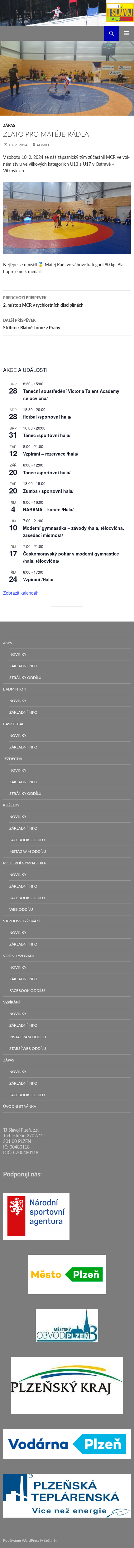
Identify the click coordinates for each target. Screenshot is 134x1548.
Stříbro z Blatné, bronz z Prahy (31, 324)
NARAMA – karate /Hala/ (48, 509)
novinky (17, 654)
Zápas (9, 126)
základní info (23, 666)
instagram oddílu (27, 851)
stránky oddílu (25, 678)
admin (42, 145)
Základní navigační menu (126, 33)
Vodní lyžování (18, 956)
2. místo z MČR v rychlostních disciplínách (43, 302)
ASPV (7, 643)
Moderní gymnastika (24, 863)
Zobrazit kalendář (20, 593)
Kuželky (11, 805)
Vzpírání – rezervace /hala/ (50, 454)
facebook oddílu (27, 840)
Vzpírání (11, 1002)
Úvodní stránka (19, 1106)
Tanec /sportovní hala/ (46, 435)
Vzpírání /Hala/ (38, 579)
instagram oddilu (27, 1037)
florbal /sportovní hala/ (47, 417)
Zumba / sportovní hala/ (48, 491)
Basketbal (13, 724)
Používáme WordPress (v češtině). (30, 1540)
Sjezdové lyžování (21, 921)
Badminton (14, 689)
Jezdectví (12, 759)
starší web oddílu (27, 1048)
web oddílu (21, 909)
